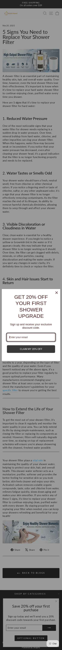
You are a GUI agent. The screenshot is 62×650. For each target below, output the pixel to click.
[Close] (56, 292)
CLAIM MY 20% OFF (31, 349)
